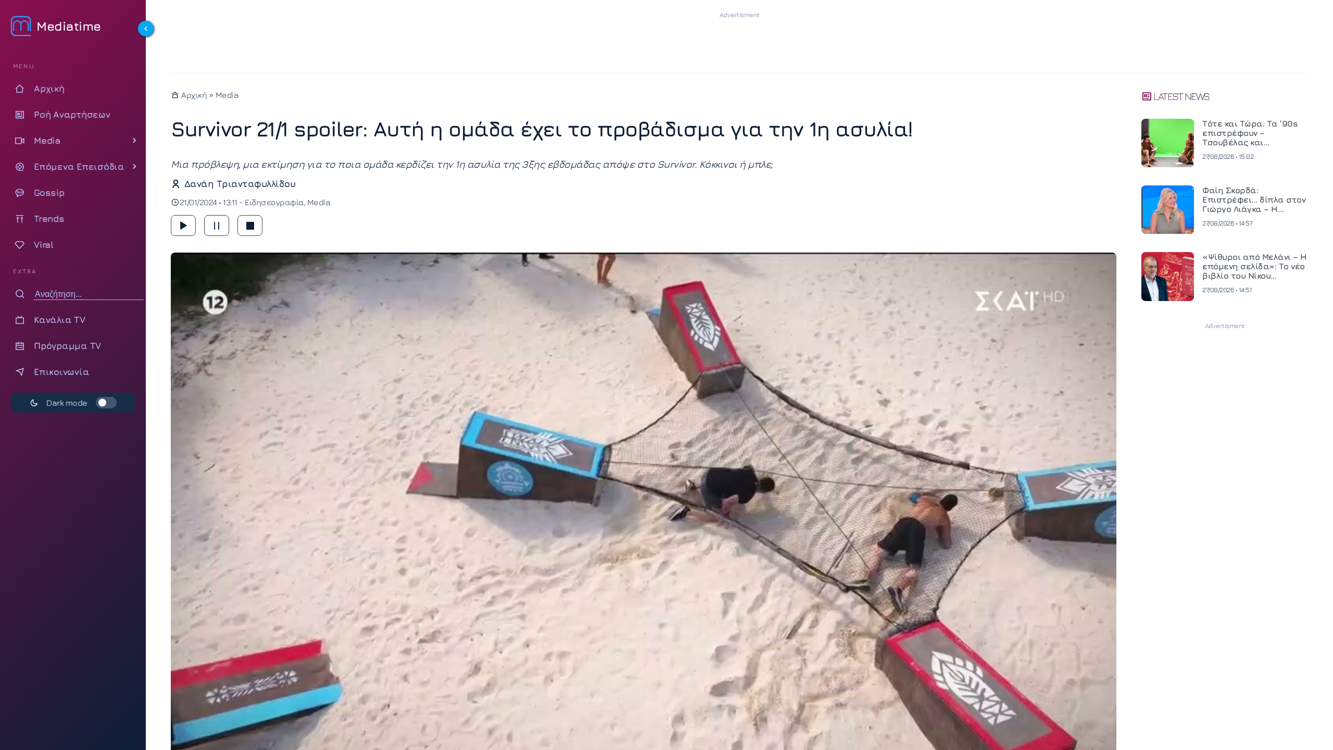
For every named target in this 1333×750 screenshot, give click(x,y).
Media (227, 94)
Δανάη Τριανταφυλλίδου (239, 183)
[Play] (183, 225)
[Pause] (216, 225)
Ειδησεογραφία (274, 202)
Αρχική (193, 94)
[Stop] (249, 225)
